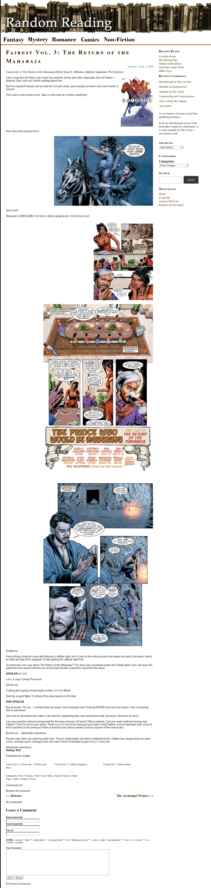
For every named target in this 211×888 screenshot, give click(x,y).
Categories (166, 161)
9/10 (21, 776)
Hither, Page (165, 70)
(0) (20, 785)
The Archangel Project (133, 795)
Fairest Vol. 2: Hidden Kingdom (71, 764)
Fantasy (29, 776)
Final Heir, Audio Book (171, 67)
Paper (74, 776)
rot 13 (22, 673)
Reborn (16, 795)
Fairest (10, 72)
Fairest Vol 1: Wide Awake (116, 764)
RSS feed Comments (18, 883)
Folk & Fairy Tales (43, 776)
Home (162, 193)
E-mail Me (164, 197)
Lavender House (167, 56)
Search (191, 179)
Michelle (163, 86)
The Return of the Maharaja (39, 72)
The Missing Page (168, 60)
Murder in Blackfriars (170, 63)
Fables (31, 77)
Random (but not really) (171, 205)
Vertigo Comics (28, 779)
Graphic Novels (62, 776)
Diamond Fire (179, 86)
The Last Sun (184, 81)
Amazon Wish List (169, 201)
